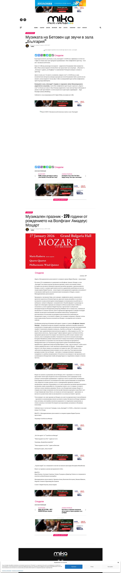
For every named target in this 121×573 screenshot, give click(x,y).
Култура (48, 27)
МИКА (32, 46)
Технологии (72, 27)
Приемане (73, 566)
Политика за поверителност (17, 570)
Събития (42, 27)
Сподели (58, 55)
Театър (78, 27)
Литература (54, 27)
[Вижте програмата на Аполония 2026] (60, 6)
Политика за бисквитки (6, 570)
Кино (60, 27)
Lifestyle (65, 27)
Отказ (92, 566)
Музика (36, 27)
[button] (118, 562)
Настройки (110, 566)
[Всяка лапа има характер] (60, 12)
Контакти (84, 27)
